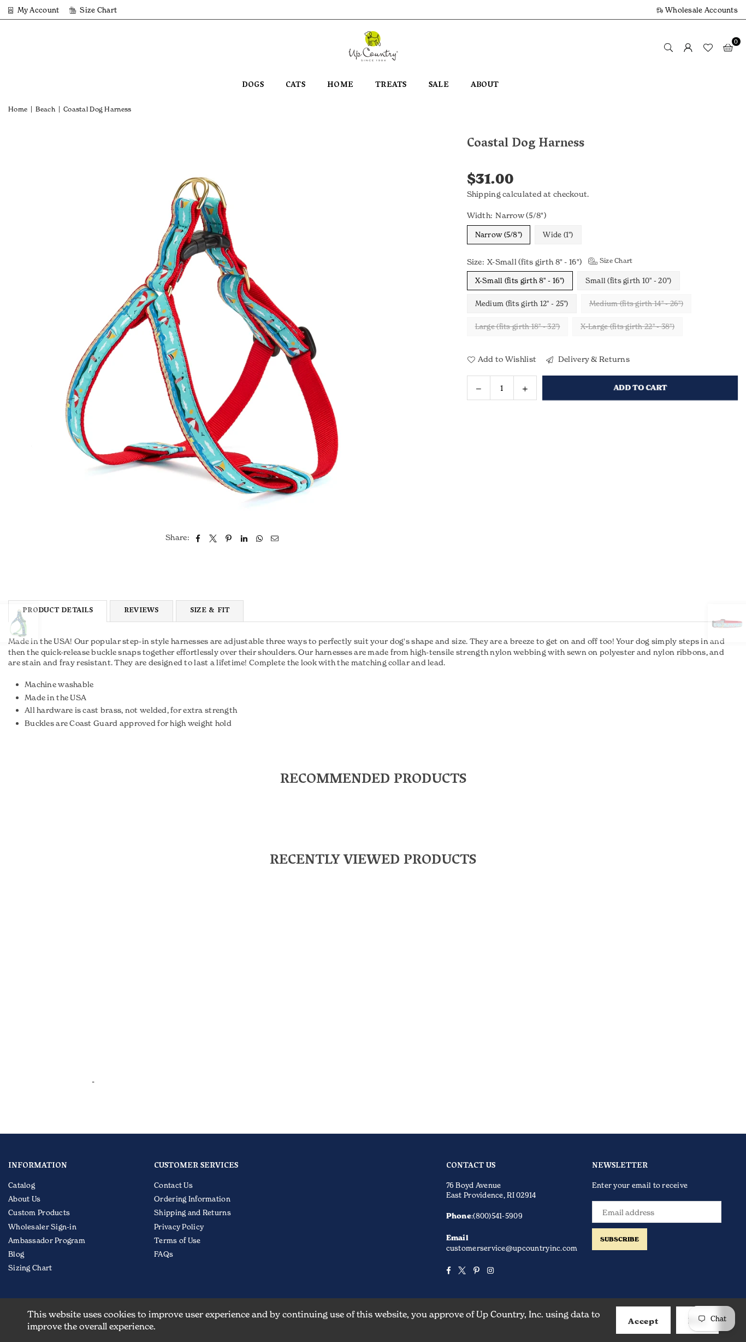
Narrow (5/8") (499, 234)
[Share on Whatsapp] (260, 537)
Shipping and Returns (192, 1212)
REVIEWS (141, 611)
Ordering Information (192, 1198)
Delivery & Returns (593, 359)
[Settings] (688, 47)
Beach (45, 109)
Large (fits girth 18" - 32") (517, 326)
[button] (728, 47)
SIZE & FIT (210, 611)
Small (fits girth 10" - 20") (628, 280)
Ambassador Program (46, 1240)
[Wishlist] (708, 47)
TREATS (391, 85)
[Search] (668, 47)
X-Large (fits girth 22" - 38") (627, 326)
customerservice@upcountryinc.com (512, 1248)
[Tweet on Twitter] (213, 537)
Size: (550, 261)
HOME (340, 85)
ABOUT (485, 85)
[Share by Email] (275, 537)
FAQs (163, 1254)
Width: (506, 215)
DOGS (253, 85)
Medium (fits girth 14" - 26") (636, 303)
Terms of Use (177, 1240)
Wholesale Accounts (701, 9)
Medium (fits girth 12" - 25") (522, 303)
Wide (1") (558, 234)
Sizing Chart (30, 1267)
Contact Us (173, 1185)
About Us (24, 1198)
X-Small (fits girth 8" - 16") (520, 280)
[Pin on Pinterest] (229, 537)
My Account (37, 9)
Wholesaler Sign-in (42, 1226)
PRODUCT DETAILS (57, 611)
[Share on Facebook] (198, 537)
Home (17, 109)
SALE (439, 85)
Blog (16, 1254)
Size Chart (97, 9)
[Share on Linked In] (244, 537)
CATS (295, 85)
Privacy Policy (179, 1226)
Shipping (484, 193)
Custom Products (39, 1212)
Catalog (21, 1185)
